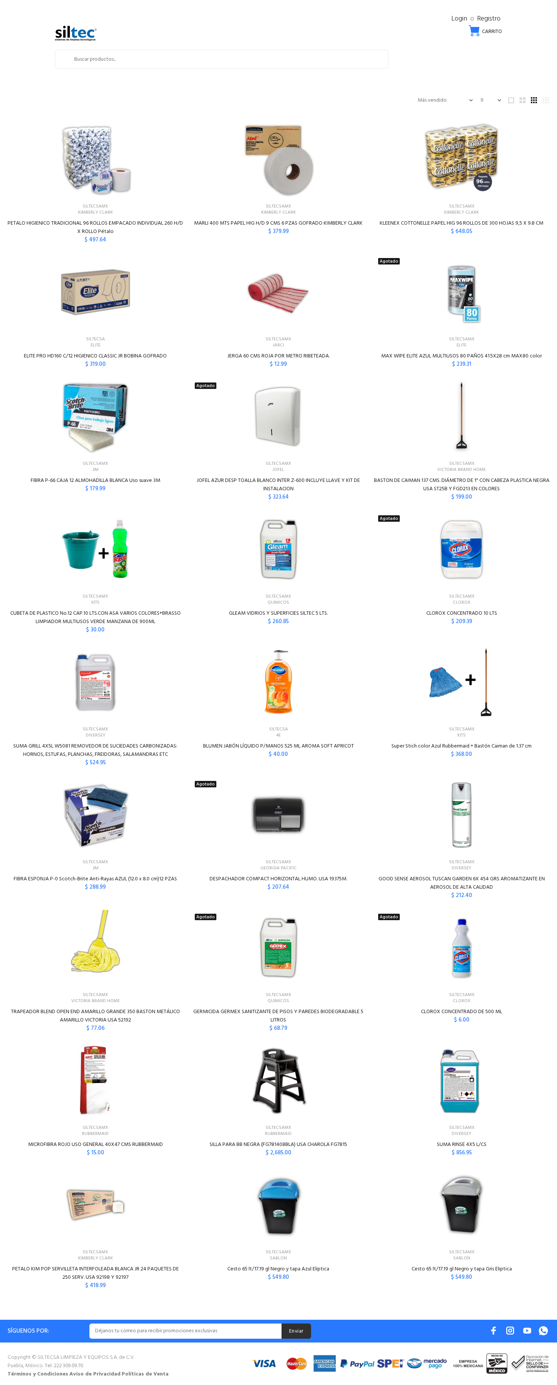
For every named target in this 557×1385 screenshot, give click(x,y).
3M (95, 470)
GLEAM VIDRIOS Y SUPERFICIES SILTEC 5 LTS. (278, 613)
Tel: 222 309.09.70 (64, 1365)
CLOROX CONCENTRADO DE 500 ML (461, 1011)
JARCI (278, 345)
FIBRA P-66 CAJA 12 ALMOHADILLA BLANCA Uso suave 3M (95, 480)
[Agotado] (461, 292)
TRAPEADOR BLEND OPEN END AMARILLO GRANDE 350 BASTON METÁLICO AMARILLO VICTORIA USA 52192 (95, 1016)
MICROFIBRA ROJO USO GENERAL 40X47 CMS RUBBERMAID (95, 1144)
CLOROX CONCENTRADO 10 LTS (461, 613)
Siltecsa (95, 339)
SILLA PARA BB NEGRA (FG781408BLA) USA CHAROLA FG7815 (278, 1144)
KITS (95, 602)
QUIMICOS (278, 602)
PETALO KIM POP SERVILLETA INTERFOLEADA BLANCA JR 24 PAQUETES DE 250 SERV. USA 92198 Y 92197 (95, 1273)
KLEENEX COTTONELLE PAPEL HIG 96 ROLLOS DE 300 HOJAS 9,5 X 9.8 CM (461, 223)
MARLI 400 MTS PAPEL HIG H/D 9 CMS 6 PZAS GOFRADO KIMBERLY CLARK (278, 223)
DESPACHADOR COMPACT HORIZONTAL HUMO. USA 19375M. (278, 879)
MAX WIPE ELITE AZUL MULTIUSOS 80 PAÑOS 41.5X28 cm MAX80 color (461, 356)
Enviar (296, 1331)
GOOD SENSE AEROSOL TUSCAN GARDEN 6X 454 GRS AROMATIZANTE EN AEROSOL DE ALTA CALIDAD (462, 883)
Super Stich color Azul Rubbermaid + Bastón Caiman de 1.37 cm (461, 746)
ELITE (95, 345)
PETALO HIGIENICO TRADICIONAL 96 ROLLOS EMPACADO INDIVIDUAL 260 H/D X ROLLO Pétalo (95, 227)
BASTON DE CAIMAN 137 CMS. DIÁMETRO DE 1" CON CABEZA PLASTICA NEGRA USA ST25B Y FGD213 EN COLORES (461, 484)
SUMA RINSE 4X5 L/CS (462, 1144)
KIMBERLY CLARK (95, 212)
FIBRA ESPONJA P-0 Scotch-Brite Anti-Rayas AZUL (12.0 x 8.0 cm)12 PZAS (95, 879)
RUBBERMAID (95, 1134)
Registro (489, 18)
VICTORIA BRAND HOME (461, 470)
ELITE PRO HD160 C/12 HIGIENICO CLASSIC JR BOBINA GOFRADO (95, 356)
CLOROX (461, 602)
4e (278, 735)
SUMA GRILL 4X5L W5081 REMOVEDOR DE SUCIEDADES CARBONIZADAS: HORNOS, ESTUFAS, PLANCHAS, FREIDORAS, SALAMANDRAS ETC (95, 750)
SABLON (278, 1258)
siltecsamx (95, 206)
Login (459, 18)
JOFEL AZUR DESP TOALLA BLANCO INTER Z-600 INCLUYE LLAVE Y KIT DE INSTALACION (278, 484)
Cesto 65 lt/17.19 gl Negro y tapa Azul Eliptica (278, 1269)
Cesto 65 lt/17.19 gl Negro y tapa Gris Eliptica (461, 1269)
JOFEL (278, 470)
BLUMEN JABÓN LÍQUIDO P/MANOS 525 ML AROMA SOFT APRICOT (278, 746)
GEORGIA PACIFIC (278, 868)
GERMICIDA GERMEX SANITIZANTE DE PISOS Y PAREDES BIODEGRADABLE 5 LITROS (278, 1016)
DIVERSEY (95, 735)
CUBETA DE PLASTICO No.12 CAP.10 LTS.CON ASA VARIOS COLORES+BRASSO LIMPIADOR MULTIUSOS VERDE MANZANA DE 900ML (95, 617)
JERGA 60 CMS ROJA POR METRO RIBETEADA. (278, 356)
